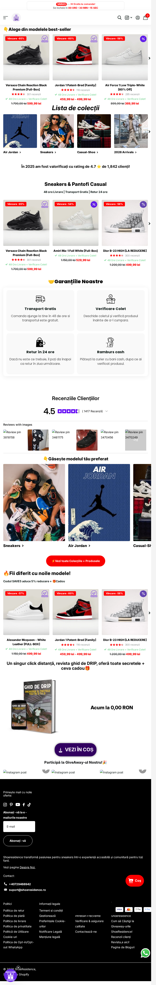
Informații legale (49, 903)
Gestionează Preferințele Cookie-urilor (52, 921)
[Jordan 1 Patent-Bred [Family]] (76, 57)
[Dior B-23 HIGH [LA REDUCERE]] (125, 223)
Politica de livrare (14, 921)
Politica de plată (14, 915)
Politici (7, 903)
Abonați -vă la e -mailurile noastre (15, 815)
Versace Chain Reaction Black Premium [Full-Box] (26, 87)
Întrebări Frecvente (88, 915)
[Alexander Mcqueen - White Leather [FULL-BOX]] (26, 612)
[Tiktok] (29, 804)
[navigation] (149, 57)
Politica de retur (13, 910)
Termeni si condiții (51, 910)
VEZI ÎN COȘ (79, 749)
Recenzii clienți (121, 937)
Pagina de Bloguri (122, 947)
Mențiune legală (49, 937)
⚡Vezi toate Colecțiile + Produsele (76, 561)
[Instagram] (5, 804)
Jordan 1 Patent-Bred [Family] (75, 85)
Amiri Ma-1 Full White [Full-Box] (75, 250)
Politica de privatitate (17, 926)
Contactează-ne (86, 931)
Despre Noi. (27, 867)
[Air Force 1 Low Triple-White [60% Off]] (125, 57)
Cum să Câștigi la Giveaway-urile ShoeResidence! (122, 926)
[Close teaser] (18, 968)
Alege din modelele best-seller (40, 29)
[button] (27, 772)
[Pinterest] (11, 804)
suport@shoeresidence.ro (27, 889)
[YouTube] (18, 804)
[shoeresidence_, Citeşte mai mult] (128, 17)
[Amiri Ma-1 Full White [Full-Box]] (76, 223)
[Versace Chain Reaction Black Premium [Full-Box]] (26, 57)
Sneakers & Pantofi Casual (75, 184)
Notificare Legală (50, 931)
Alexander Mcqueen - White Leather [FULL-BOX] (26, 642)
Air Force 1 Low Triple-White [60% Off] (125, 87)
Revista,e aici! (120, 942)
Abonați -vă (18, 840)
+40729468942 (20, 884)
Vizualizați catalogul (5, 17)
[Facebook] (24, 804)
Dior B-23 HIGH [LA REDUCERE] (125, 250)
